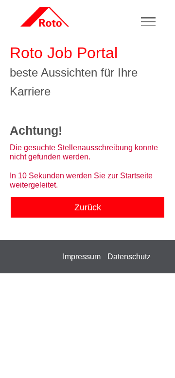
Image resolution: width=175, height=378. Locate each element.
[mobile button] (151, 22)
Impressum (82, 256)
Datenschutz (129, 256)
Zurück (87, 207)
